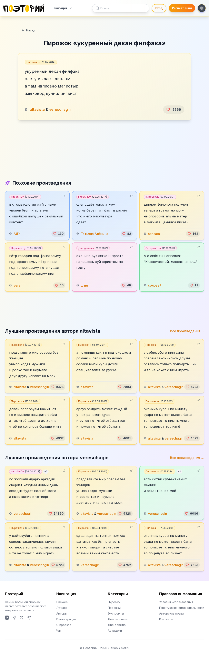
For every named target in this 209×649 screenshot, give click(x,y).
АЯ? (16, 234)
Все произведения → (187, 331)
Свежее (62, 602)
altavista (37, 109)
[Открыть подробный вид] (64, 196)
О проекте (63, 625)
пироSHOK (25, 196)
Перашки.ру (26, 248)
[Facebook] (14, 618)
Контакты (166, 619)
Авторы (61, 613)
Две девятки (93, 248)
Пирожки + (41, 62)
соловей (154, 285)
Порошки (114, 607)
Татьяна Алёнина (94, 234)
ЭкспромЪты (160, 248)
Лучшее (62, 607)
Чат (58, 630)
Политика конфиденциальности (181, 607)
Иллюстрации (66, 619)
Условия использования (176, 602)
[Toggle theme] (202, 8)
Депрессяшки (118, 619)
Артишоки (115, 630)
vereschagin (60, 109)
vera (16, 285)
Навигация (59, 8)
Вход (159, 8)
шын (84, 285)
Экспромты (116, 613)
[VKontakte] (7, 618)
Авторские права (171, 613)
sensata (154, 234)
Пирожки (114, 602)
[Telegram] (29, 618)
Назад (30, 30)
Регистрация (182, 8)
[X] (22, 618)
